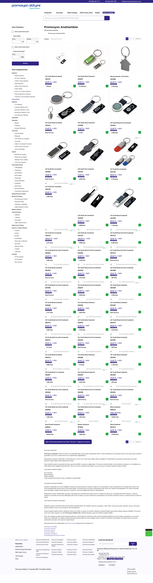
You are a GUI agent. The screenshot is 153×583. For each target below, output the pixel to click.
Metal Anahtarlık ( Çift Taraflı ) (119, 76)
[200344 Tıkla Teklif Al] (107, 347)
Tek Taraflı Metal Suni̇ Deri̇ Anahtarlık (89, 267)
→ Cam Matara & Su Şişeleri (20, 138)
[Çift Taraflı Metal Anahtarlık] (60, 58)
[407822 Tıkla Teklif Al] (107, 434)
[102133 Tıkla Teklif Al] (107, 242)
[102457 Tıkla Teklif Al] (107, 86)
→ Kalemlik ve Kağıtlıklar (19, 204)
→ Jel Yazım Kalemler (19, 78)
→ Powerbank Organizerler (20, 191)
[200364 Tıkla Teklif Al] (74, 259)
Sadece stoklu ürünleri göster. (22, 47)
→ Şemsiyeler (16, 220)
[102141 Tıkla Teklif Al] (74, 132)
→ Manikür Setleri (17, 246)
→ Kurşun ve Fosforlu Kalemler (21, 91)
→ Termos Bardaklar (18, 149)
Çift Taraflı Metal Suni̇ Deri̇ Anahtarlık (121, 233)
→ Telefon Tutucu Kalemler (20, 81)
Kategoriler (48, 12)
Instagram (101, 565)
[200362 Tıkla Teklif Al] (107, 381)
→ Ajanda (15, 123)
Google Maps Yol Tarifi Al (115, 558)
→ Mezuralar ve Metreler (19, 241)
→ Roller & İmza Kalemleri (20, 86)
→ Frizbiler (15, 249)
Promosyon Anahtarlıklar (56, 33)
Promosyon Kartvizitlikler (42, 557)
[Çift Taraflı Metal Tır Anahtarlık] (60, 369)
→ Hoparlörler (16, 178)
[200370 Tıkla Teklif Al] (139, 329)
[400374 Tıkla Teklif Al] (139, 434)
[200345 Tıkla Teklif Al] (74, 399)
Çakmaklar (15, 117)
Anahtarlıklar (16, 99)
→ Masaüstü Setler (18, 201)
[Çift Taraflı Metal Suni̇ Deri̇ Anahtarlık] (125, 230)
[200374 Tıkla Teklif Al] (139, 259)
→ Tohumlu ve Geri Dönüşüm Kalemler (23, 96)
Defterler (14, 102)
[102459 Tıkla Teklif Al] (139, 225)
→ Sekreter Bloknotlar (19, 128)
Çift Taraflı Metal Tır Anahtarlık (54, 372)
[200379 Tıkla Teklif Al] (74, 364)
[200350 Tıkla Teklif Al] (107, 312)
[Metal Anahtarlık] (125, 404)
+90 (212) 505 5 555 (111, 1)
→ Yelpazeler (16, 251)
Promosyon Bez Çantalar (89, 554)
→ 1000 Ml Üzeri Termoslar (20, 146)
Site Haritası (19, 556)
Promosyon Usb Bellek (50, 526)
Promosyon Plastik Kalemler (43, 539)
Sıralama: (46, 39)
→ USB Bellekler (17, 167)
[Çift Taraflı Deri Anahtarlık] (60, 151)
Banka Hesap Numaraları (23, 549)
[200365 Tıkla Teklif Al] (107, 259)
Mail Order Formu (20, 552)
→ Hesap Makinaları (18, 180)
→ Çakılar (15, 233)
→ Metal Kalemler (17, 83)
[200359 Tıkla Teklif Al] (107, 399)
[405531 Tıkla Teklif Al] (74, 434)
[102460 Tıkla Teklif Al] (107, 132)
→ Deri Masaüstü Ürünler (20, 199)
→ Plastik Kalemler (18, 75)
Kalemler (14, 73)
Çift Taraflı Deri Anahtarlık (53, 169)
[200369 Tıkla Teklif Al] (74, 294)
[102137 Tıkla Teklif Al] (74, 86)
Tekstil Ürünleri (16, 212)
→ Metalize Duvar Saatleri (20, 159)
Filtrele (25, 63)
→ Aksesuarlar (16, 186)
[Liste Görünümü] (69, 38)
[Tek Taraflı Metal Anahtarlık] (93, 58)
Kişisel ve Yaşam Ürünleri (19, 228)
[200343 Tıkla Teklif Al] (139, 364)
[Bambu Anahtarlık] (93, 421)
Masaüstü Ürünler (17, 196)
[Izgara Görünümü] (66, 38)
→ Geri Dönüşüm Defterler (20, 115)
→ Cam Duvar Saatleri (19, 162)
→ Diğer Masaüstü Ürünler (20, 207)
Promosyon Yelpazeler (88, 552)
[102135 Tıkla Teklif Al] (74, 225)
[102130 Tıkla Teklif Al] (139, 178)
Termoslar (15, 130)
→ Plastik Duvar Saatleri (19, 157)
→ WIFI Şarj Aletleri (18, 188)
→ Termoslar (16, 141)
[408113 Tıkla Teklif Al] (139, 416)
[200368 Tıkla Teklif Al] (139, 277)
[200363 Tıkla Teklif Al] (139, 347)
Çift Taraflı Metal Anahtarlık (53, 76)
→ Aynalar (15, 235)
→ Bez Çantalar (17, 262)
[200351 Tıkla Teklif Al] (139, 399)
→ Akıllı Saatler (17, 175)
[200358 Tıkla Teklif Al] (107, 277)
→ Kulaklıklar (16, 183)
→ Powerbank (16, 170)
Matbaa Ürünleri (16, 209)
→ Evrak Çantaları (18, 256)
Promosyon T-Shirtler (57, 552)
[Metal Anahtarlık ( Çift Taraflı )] (125, 58)
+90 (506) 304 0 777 (94, 1)
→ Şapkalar (16, 214)
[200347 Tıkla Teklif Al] (107, 294)
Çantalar (14, 254)
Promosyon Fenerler (72, 549)
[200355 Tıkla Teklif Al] (74, 277)
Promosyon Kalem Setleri (42, 544)
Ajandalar (15, 120)
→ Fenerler (16, 230)
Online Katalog (72, 12)
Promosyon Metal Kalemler (42, 542)
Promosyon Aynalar (71, 554)
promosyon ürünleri (70, 523)
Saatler (14, 151)
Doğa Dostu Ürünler (18, 225)
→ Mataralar (16, 136)
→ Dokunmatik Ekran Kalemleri (21, 94)
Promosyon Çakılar (71, 552)
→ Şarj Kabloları (17, 172)
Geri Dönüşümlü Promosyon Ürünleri (54, 535)
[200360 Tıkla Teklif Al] (139, 312)
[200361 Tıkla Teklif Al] (107, 329)
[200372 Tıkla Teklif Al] (74, 329)
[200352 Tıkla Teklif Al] (74, 416)
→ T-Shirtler (16, 217)
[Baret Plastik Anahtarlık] (60, 421)
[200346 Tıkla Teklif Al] (139, 381)
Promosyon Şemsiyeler (57, 554)
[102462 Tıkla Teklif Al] (74, 178)
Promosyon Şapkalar (57, 549)
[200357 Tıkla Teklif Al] (74, 381)
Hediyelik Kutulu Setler (19, 194)
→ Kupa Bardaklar (18, 133)
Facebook (111, 565)
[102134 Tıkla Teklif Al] (107, 178)
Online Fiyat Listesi (86, 12)
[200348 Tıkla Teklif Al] (139, 294)
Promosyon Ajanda (49, 532)
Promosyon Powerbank (50, 533)
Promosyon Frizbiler (87, 549)
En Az (13, 39)
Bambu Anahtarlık (83, 424)
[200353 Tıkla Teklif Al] (107, 416)
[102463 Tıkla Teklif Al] (107, 225)
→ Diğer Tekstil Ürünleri (19, 222)
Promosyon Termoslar (72, 544)
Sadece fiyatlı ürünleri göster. (22, 31)
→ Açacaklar (16, 243)
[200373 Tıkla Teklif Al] (139, 242)
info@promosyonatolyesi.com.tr (131, 1)
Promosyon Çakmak (50, 528)
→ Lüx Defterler (17, 104)
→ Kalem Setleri (17, 88)
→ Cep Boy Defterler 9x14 (20, 107)
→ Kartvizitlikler (17, 238)
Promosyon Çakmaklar (57, 542)
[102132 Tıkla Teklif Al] (74, 242)
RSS (16, 559)
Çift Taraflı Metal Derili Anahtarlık (120, 123)
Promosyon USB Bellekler (89, 539)
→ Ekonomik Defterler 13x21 (20, 110)
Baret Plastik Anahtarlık (52, 424)
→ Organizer (16, 125)
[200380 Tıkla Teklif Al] (107, 364)
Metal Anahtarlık (115, 407)
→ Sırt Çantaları (17, 259)
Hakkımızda (19, 546)
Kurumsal (59, 12)
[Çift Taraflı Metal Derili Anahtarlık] (125, 105)
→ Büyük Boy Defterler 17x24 (21, 112)
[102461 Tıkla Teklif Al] (139, 132)
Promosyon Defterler (72, 542)
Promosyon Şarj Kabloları (89, 544)
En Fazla (29, 39)
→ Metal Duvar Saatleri (19, 154)
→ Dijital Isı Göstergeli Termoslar (22, 144)
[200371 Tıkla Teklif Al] (74, 347)
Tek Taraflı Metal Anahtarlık (86, 76)
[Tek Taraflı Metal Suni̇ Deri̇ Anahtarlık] (93, 264)
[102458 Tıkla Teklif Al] (139, 86)
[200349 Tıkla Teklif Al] (74, 312)
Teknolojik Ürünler (17, 165)
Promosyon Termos (49, 530)
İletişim (97, 12)
